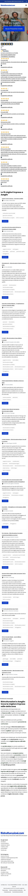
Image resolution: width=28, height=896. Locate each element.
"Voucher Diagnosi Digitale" (17, 891)
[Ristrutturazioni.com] (8, 5)
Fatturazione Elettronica (7, 861)
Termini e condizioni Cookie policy (16, 890)
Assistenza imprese (6, 859)
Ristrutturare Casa (5, 869)
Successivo (11, 56)
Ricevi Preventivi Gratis (14, 29)
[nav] (26, 5)
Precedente (4, 56)
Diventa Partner (5, 856)
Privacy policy (5, 890)
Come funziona (4, 843)
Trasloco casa (4, 847)
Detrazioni (3, 870)
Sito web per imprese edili (7, 863)
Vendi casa (3, 850)
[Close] (26, 1)
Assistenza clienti (5, 845)
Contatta (5, 221)
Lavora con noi (4, 875)
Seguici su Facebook (6, 874)
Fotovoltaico (4, 848)
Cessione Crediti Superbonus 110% (9, 858)
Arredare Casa (4, 872)
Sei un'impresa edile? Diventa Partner (13, 1)
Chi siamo (3, 841)
